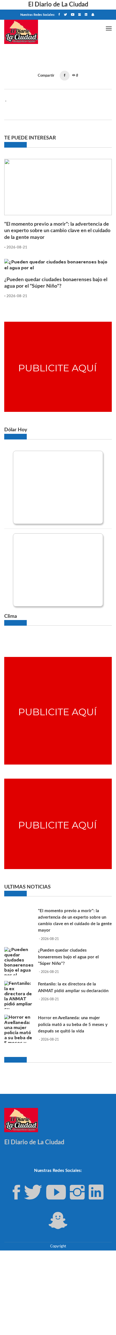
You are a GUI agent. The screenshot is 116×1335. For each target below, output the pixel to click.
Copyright (58, 1246)
